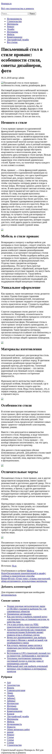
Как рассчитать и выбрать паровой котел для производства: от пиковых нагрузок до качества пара (28, 619)
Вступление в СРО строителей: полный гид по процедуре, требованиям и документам (28, 654)
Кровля (10, 714)
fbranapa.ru (6, 3)
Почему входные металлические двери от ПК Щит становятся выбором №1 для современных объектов (26, 609)
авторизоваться (8, 595)
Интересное (13, 703)
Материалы (12, 24)
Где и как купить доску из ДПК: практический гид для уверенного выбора (28, 625)
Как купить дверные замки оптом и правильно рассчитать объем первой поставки (25, 648)
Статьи (10, 737)
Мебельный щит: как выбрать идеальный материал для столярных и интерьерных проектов (27, 669)
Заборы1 (11, 698)
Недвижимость (14, 19)
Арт (9, 682)
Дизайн (10, 29)
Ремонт (10, 26)
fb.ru (14, 566)
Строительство (14, 21)
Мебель (10, 34)
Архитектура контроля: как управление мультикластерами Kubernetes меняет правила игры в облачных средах (26, 632)
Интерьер (11, 706)
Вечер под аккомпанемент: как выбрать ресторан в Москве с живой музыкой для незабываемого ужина (27, 640)
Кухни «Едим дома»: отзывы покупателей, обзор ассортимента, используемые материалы (26, 579)
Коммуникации (14, 37)
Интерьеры (12, 32)
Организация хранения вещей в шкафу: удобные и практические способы (23, 574)
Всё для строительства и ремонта (17, 8)
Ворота (10, 688)
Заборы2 (11, 701)
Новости (11, 727)
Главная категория (16, 690)
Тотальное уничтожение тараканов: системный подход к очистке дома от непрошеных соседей (25, 661)
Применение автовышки (19, 614)
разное (10, 732)
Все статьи (12, 42)
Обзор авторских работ (18, 729)
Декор (10, 693)
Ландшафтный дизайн (18, 39)
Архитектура (13, 685)
